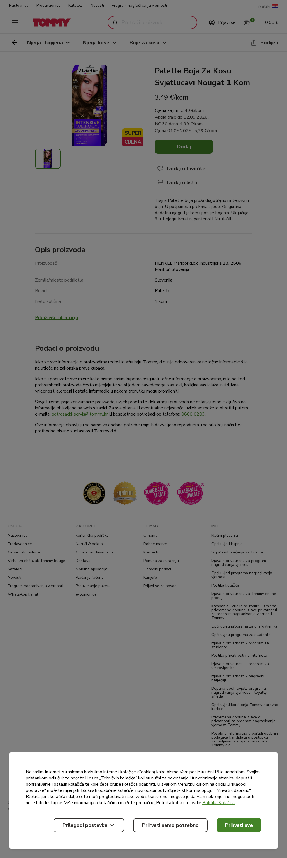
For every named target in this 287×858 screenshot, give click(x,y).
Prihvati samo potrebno (170, 825)
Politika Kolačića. (218, 803)
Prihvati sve (239, 825)
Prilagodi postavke (85, 825)
